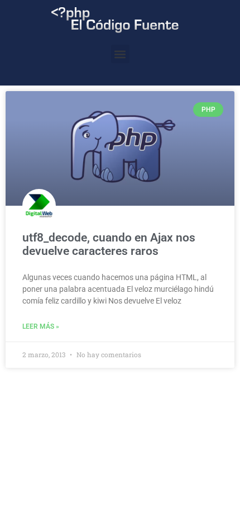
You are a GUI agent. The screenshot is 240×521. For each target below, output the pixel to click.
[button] (120, 54)
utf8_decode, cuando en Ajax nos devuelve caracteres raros (108, 244)
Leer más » (40, 326)
